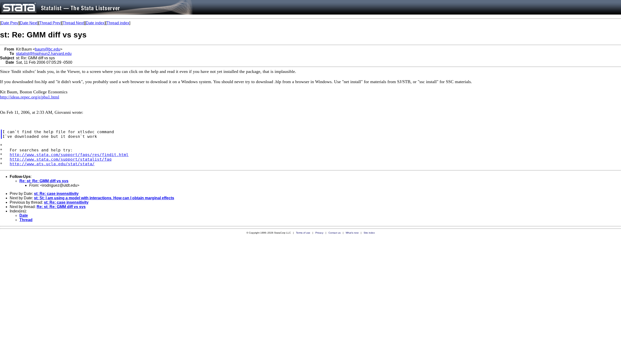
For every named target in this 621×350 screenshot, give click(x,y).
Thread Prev (50, 23)
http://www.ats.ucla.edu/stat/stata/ (52, 164)
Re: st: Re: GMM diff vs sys (43, 181)
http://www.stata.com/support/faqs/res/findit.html (69, 154)
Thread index (117, 23)
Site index (369, 232)
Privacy (319, 232)
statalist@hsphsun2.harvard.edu (44, 54)
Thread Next (73, 23)
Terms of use (303, 232)
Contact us (334, 232)
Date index (95, 23)
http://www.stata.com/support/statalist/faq (61, 159)
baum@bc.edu (47, 49)
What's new (352, 232)
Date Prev (9, 23)
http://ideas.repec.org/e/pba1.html (29, 97)
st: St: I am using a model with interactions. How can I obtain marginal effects (104, 198)
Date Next (28, 23)
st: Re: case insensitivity (56, 194)
